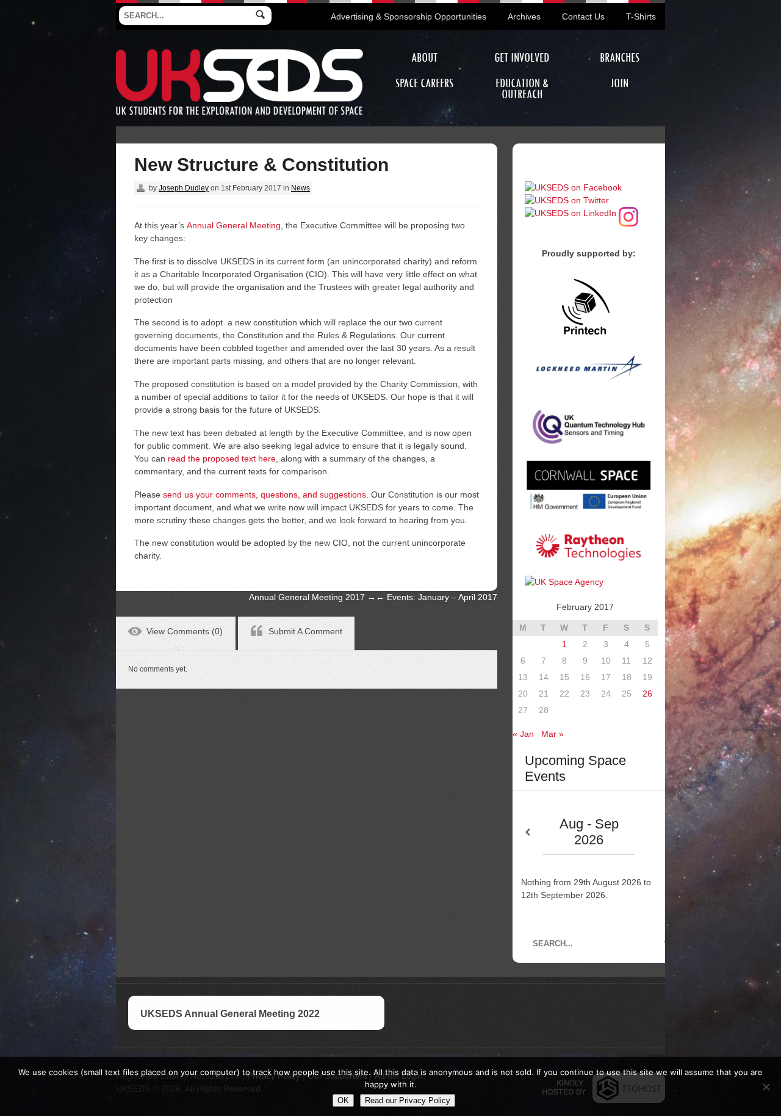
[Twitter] (567, 200)
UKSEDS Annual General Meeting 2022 (230, 1014)
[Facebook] (573, 187)
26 (647, 693)
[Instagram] (628, 213)
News (300, 188)
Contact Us (583, 16)
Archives (524, 16)
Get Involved (521, 58)
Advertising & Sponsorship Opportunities (408, 16)
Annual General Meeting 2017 (312, 597)
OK (343, 1100)
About (424, 58)
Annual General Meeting (234, 225)
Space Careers (424, 83)
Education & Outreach (522, 88)
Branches (619, 58)
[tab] (176, 633)
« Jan (523, 734)
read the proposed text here (222, 458)
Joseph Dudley (184, 188)
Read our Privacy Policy (407, 1100)
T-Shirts (641, 16)
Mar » (552, 734)
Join (619, 83)
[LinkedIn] (570, 213)
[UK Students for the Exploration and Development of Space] (239, 51)
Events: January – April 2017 (436, 597)
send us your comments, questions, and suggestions (264, 494)
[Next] (650, 832)
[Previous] (528, 832)
